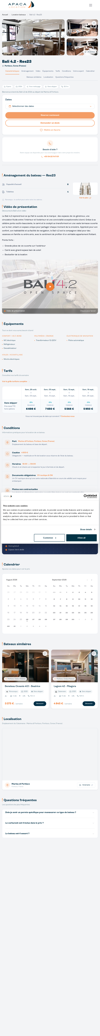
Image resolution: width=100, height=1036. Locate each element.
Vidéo (38, 71)
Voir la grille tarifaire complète (14, 382)
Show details (86, 529)
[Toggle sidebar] (91, 5)
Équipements (47, 71)
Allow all (81, 538)
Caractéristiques (12, 71)
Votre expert (78, 71)
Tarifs (57, 71)
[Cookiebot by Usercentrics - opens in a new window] (85, 496)
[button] (91, 580)
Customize (48, 538)
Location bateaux (19, 15)
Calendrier (90, 71)
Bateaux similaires (34, 77)
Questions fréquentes (64, 77)
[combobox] (50, 106)
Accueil (5, 15)
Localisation (48, 77)
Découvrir (40, 703)
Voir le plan (83, 198)
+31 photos (91, 52)
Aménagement (27, 71)
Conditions (66, 71)
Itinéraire (86, 785)
